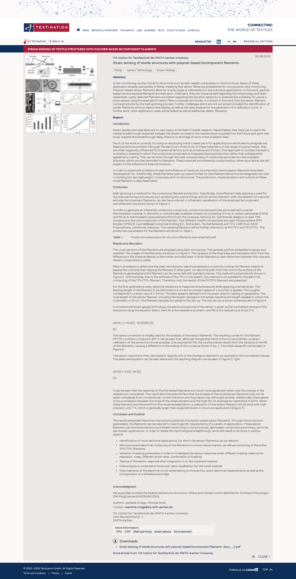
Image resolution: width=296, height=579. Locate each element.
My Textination (36, 41)
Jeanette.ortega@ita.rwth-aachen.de (148, 507)
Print (253, 556)
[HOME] (78, 29)
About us (58, 41)
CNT (128, 531)
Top (265, 569)
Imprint (68, 573)
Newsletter (203, 41)
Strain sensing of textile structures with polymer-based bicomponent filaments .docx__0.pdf (180, 547)
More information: (127, 528)
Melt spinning (142, 531)
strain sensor (163, 531)
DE (229, 41)
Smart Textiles (166, 70)
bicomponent (183, 531)
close (263, 556)
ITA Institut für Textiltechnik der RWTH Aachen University (151, 58)
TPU (119, 531)
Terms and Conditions (34, 573)
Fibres (118, 70)
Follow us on (237, 570)
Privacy (55, 573)
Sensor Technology (139, 70)
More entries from (163, 553)
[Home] (46, 32)
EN (234, 41)
